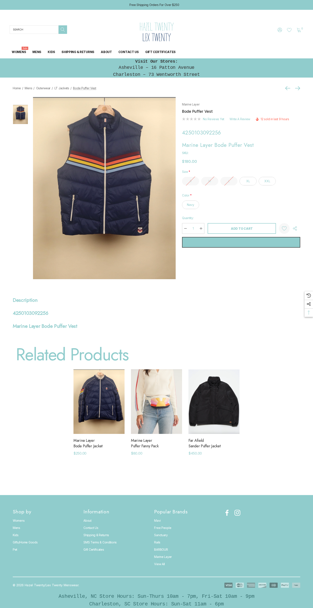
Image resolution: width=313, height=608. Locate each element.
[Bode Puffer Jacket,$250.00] (99, 401)
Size (186, 171)
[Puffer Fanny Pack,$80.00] (156, 401)
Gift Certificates (93, 549)
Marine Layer (191, 104)
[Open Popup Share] (295, 228)
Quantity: (188, 218)
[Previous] (288, 88)
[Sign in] (279, 30)
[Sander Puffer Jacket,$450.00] (214, 401)
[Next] (296, 88)
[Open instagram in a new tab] (237, 513)
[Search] (63, 29)
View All (159, 564)
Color (186, 195)
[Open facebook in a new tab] (226, 513)
